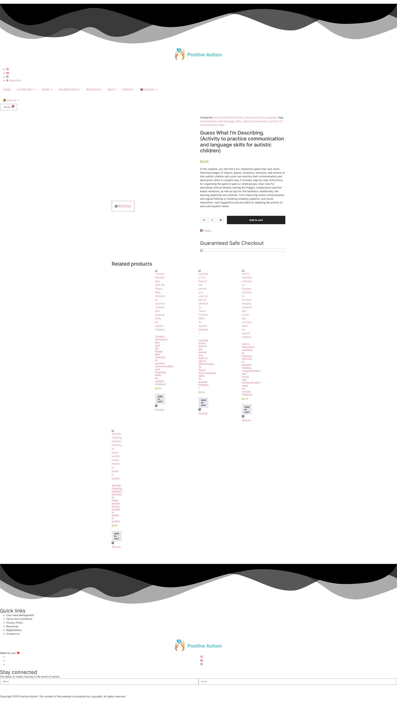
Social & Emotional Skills (228, 117)
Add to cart (256, 220)
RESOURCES (93, 89)
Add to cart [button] (160, 399)
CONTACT (128, 89)
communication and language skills (220, 121)
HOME (7, 89)
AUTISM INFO (25, 89)
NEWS (45, 89)
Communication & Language (260, 117)
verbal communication (256, 121)
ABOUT (111, 89)
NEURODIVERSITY (69, 89)
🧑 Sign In (9, 100)
